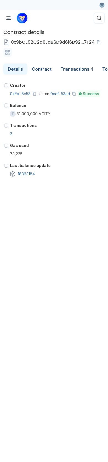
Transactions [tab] (76, 69)
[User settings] (102, 5)
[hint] (6, 85)
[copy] (99, 42)
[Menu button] (8, 18)
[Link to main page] (22, 18)
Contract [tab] (42, 69)
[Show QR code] (7, 52)
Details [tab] (15, 69)
